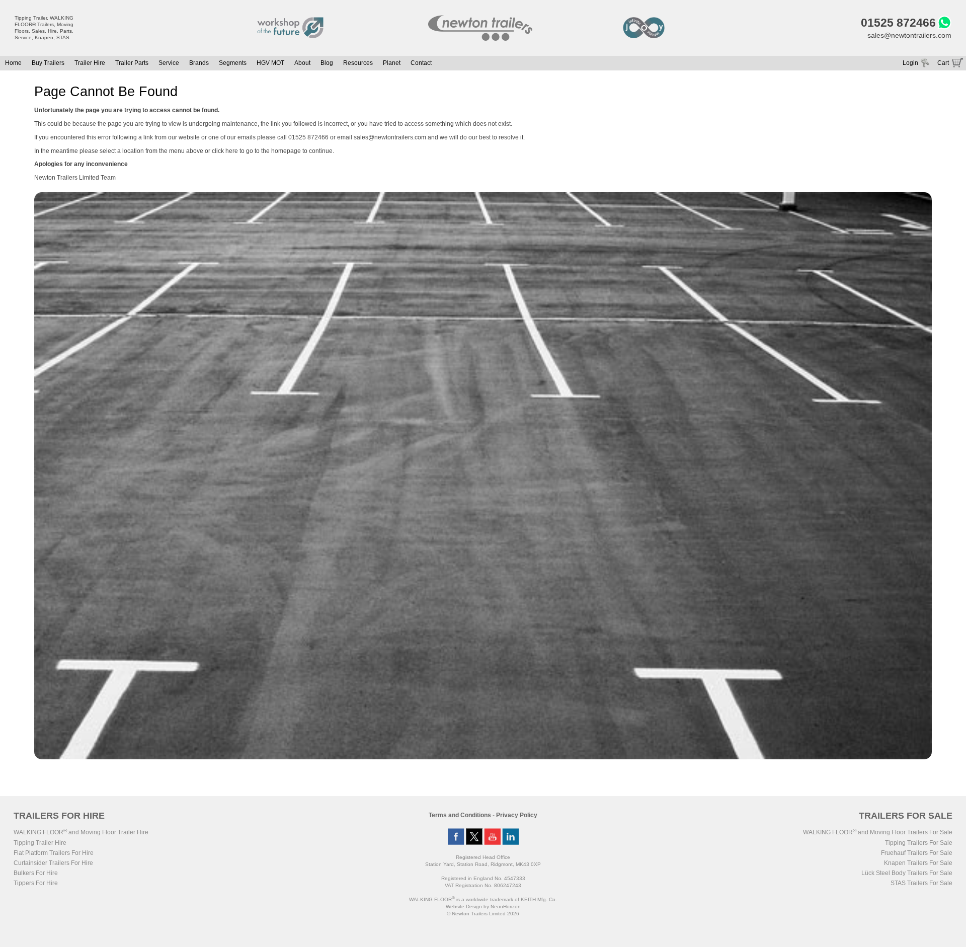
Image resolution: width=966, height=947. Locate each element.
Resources (358, 62)
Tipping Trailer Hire (40, 842)
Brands (199, 62)
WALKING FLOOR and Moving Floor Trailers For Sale (877, 832)
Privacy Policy (516, 815)
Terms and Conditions (460, 815)
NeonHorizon (506, 906)
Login (910, 62)
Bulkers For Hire (36, 873)
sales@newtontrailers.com (909, 35)
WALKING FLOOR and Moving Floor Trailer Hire (81, 832)
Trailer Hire (89, 62)
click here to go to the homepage (256, 150)
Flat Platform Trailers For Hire (54, 852)
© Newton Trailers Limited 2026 (483, 913)
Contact (421, 62)
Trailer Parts (131, 62)
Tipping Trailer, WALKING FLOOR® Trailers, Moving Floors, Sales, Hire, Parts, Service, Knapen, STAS (44, 27)
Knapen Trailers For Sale (918, 862)
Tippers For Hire (36, 883)
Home (13, 62)
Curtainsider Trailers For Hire (53, 862)
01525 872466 (898, 22)
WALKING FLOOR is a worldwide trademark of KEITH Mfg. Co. (483, 899)
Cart (943, 62)
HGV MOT (270, 62)
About (302, 62)
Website (464, 906)
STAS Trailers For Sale (921, 883)
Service (168, 62)
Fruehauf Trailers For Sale (916, 852)
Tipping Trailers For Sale (918, 842)
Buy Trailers (48, 62)
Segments (233, 62)
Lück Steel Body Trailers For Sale (906, 873)
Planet (391, 62)
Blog (326, 62)
